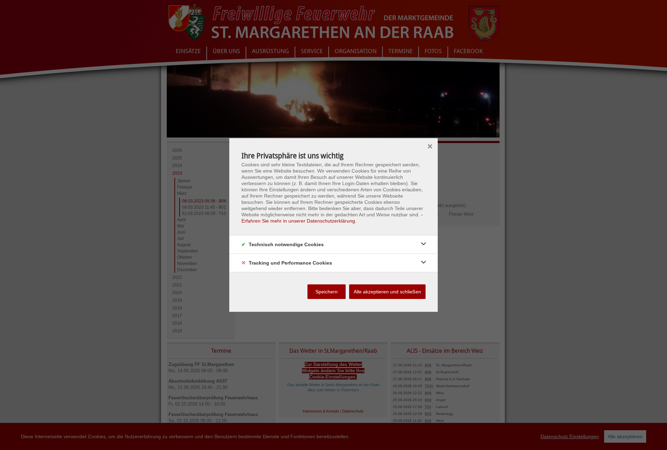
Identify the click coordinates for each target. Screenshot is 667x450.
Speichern (326, 291)
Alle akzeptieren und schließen (387, 291)
